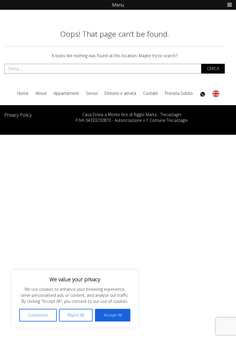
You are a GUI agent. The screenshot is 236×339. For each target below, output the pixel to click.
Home (22, 93)
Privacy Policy (18, 115)
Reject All (76, 315)
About (41, 93)
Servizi (92, 93)
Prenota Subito (179, 93)
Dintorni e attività (120, 93)
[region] (75, 299)
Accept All (113, 315)
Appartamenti (66, 93)
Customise (38, 315)
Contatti (150, 93)
